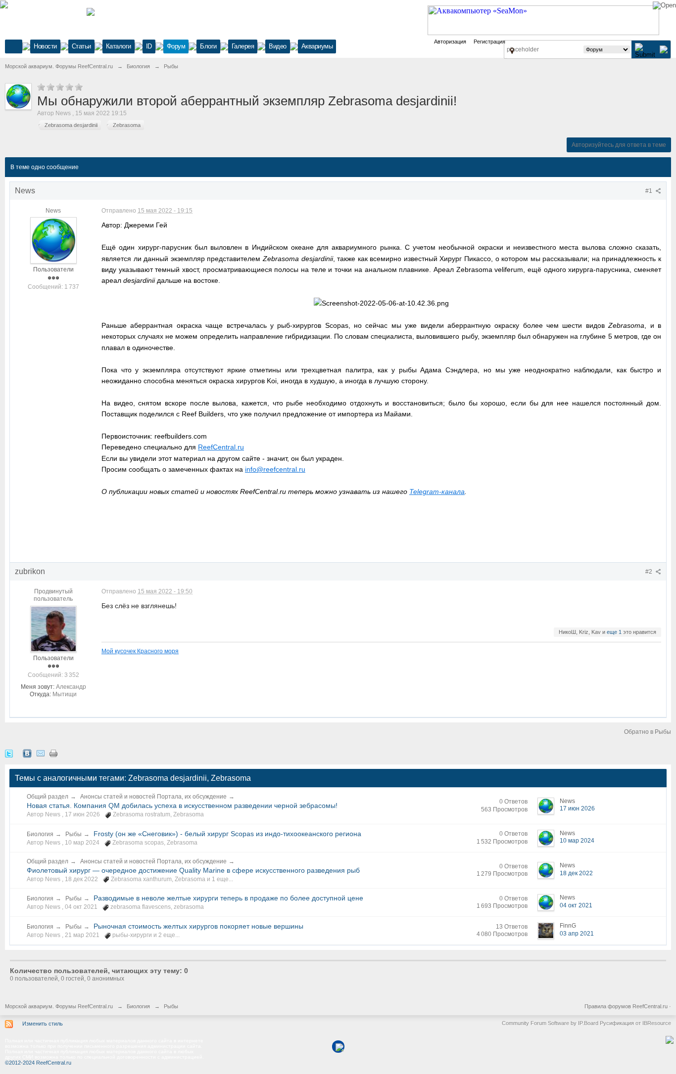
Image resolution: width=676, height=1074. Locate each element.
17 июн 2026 (577, 808)
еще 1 (614, 632)
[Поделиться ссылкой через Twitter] (9, 753)
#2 (649, 571)
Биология (40, 834)
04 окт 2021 (576, 905)
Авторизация (450, 42)
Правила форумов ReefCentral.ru (626, 1006)
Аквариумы (317, 46)
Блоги (208, 46)
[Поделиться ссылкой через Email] (41, 753)
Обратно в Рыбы (647, 731)
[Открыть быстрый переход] (512, 50)
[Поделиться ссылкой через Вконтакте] (27, 753)
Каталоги (118, 46)
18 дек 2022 (576, 873)
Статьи (81, 46)
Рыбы (73, 834)
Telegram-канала (437, 491)
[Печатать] (53, 753)
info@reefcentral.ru (275, 469)
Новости (45, 46)
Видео (278, 46)
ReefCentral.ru (221, 447)
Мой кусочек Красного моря (140, 651)
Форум (176, 46)
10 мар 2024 (577, 840)
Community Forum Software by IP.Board (550, 1023)
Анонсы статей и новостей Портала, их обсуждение (153, 796)
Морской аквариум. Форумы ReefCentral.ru (59, 1006)
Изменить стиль (42, 1024)
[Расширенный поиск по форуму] (664, 49)
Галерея (243, 46)
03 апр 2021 (577, 933)
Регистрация (489, 42)
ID (149, 46)
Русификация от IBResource (634, 1023)
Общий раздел (47, 796)
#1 (649, 190)
